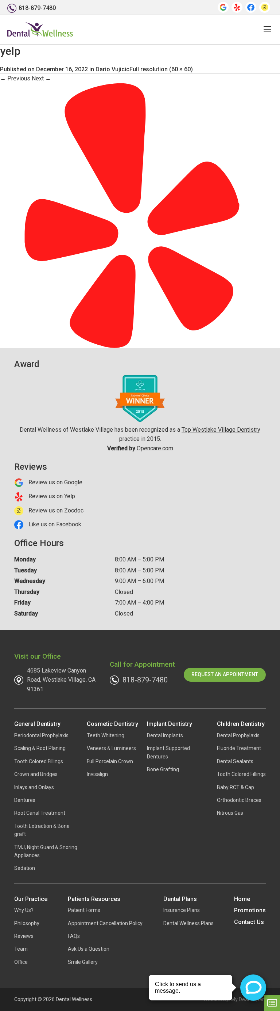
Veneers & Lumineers (111, 748)
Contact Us (249, 922)
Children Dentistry (241, 723)
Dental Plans (180, 898)
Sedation (24, 868)
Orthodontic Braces (239, 800)
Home (242, 898)
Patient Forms (84, 910)
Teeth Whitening (105, 735)
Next (41, 78)
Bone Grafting (163, 769)
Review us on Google (54, 482)
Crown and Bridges (36, 774)
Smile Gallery (83, 962)
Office (21, 962)
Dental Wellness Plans (188, 923)
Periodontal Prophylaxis (41, 735)
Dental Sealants (235, 761)
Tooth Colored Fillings (38, 761)
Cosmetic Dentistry (112, 723)
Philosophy (26, 923)
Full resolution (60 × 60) (161, 69)
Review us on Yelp (51, 496)
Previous (15, 78)
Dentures (24, 800)
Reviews (24, 936)
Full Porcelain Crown (110, 761)
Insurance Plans (181, 910)
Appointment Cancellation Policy (105, 923)
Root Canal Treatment (39, 813)
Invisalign (97, 774)
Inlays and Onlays (34, 787)
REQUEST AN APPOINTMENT (224, 674)
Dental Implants (165, 735)
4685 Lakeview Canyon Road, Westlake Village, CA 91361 (61, 680)
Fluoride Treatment (239, 748)
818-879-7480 (145, 679)
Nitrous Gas (230, 813)
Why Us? (24, 910)
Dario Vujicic (112, 69)
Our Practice (30, 898)
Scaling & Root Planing (40, 748)
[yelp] (132, 215)
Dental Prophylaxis (238, 735)
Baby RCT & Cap (235, 787)
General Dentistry (37, 723)
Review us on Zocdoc (55, 510)
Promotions (250, 910)
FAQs (74, 936)
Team (21, 949)
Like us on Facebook (54, 524)
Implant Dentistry (169, 723)
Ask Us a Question (88, 949)
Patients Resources (94, 898)
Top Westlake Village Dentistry (221, 429)
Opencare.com (155, 448)
